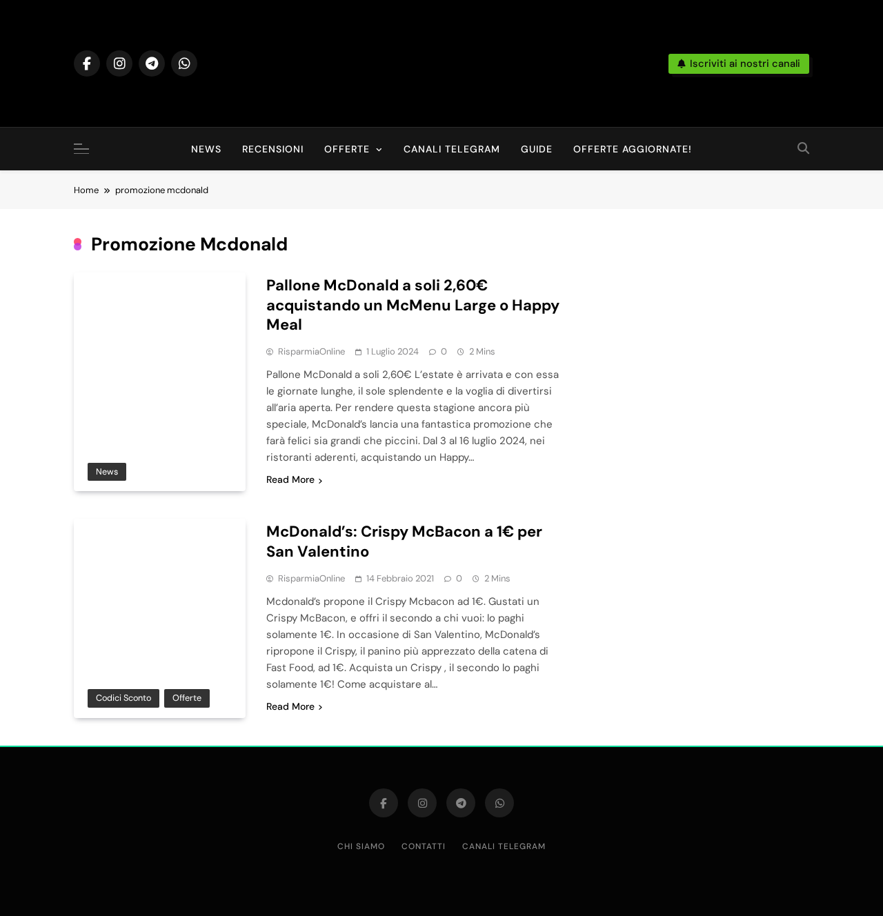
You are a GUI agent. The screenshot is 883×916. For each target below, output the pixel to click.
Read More (290, 479)
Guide (537, 149)
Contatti (423, 846)
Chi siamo (361, 846)
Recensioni (273, 149)
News (206, 149)
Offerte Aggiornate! (632, 149)
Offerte (347, 149)
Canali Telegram (452, 149)
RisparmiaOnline (311, 351)
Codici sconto (123, 698)
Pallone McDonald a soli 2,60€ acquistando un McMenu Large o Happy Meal (412, 305)
